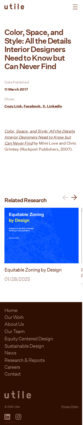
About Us (14, 324)
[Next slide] (74, 197)
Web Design (8, 422)
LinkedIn (54, 106)
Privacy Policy (70, 406)
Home (10, 310)
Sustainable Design (24, 346)
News (10, 352)
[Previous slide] (65, 197)
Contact (12, 374)
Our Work (14, 317)
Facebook (32, 106)
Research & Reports (24, 360)
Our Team (14, 331)
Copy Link (13, 106)
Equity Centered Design (28, 338)
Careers (12, 367)
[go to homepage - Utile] (41, 395)
